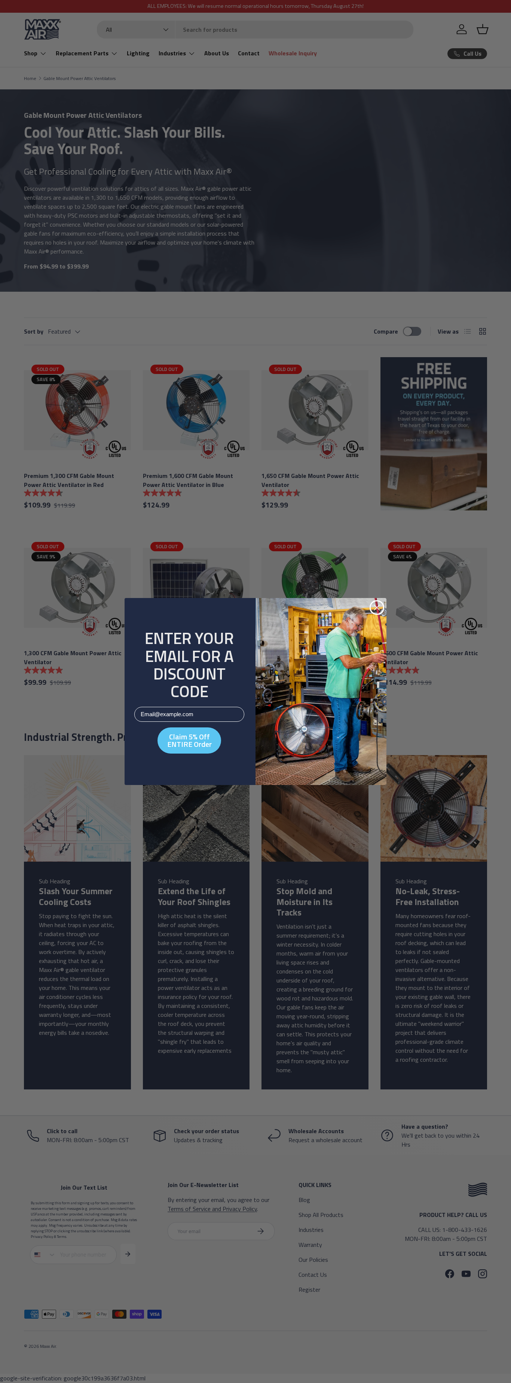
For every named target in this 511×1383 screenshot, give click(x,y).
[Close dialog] (376, 607)
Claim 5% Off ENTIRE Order (189, 740)
